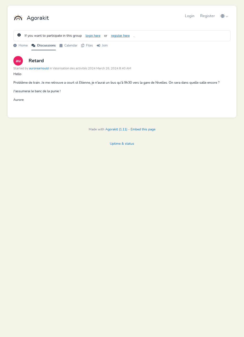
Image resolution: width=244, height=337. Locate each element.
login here (93, 35)
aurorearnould (39, 68)
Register (207, 16)
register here (120, 35)
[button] (224, 16)
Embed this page (143, 129)
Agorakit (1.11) (116, 129)
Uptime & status (122, 143)
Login (189, 16)
